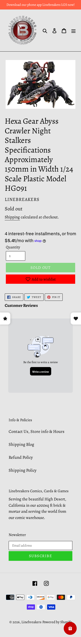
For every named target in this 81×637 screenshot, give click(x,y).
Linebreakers (31, 622)
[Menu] (73, 30)
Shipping (12, 217)
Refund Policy (21, 457)
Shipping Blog (21, 444)
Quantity (13, 247)
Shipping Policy (23, 470)
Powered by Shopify (57, 622)
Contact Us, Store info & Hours (36, 431)
